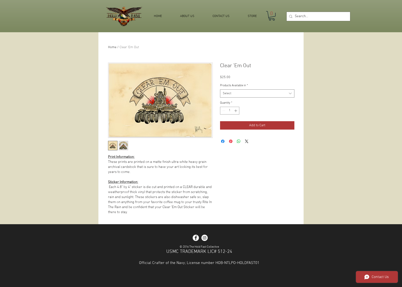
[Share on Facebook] (222, 141)
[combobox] (257, 93)
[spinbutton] (229, 110)
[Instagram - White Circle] (204, 238)
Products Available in (234, 85)
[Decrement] (223, 110)
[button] (271, 16)
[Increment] (236, 110)
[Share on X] (246, 141)
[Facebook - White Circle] (196, 238)
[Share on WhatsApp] (238, 141)
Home (112, 47)
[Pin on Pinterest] (230, 141)
